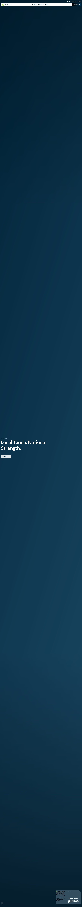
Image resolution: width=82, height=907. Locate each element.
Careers (79, 1)
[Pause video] (2, 903)
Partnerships (74, 1)
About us (68, 1)
